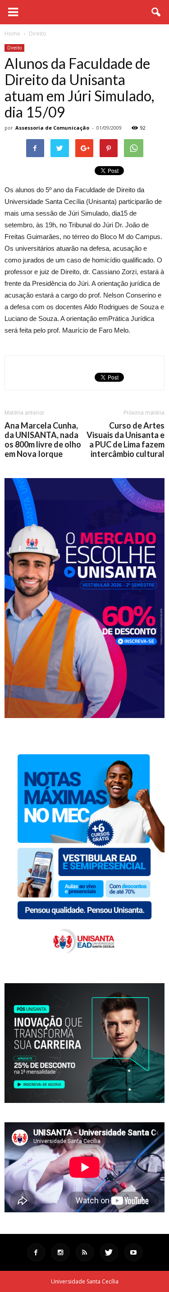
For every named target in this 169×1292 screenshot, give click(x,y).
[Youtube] (133, 1252)
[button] (156, 12)
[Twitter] (109, 1252)
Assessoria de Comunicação (52, 127)
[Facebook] (36, 1252)
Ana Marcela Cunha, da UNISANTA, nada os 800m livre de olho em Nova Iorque (43, 440)
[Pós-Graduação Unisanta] (84, 1100)
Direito (14, 48)
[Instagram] (60, 1252)
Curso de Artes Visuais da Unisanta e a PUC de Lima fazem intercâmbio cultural (125, 440)
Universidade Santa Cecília (85, 1281)
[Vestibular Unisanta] (84, 715)
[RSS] (85, 1252)
